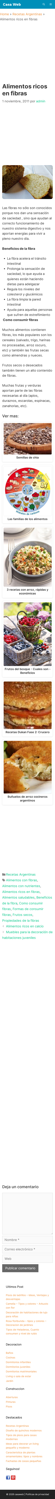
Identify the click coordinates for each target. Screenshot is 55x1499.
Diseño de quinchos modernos (24, 1430)
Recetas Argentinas (27, 14)
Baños (9, 1352)
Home (4, 14)
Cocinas (10, 1357)
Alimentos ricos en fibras (21, 892)
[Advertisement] (27, 55)
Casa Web (12, 4)
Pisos (9, 1406)
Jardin (9, 1380)
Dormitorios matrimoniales (21, 1371)
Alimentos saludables (18, 897)
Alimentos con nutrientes (21, 886)
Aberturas (12, 1397)
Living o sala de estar (18, 1376)
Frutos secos (22, 915)
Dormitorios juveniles (18, 1366)
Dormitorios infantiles (18, 1362)
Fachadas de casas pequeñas (23, 1461)
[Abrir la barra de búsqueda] (43, 4)
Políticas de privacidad (37, 1494)
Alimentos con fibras (21, 880)
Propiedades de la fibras (20, 920)
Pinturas (11, 1401)
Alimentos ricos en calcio (25, 926)
